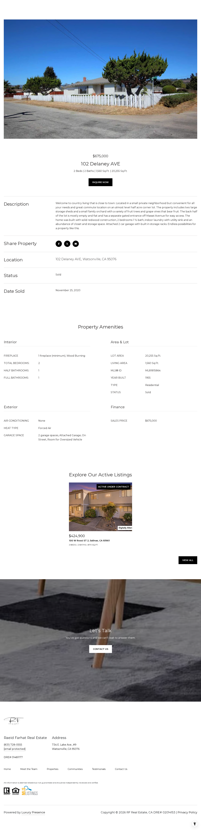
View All (187, 560)
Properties (52, 769)
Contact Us (121, 769)
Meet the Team (28, 769)
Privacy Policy (187, 812)
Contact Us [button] (100, 649)
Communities (75, 769)
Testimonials (99, 769)
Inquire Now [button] (100, 182)
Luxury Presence (33, 812)
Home (7, 769)
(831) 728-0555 (13, 744)
